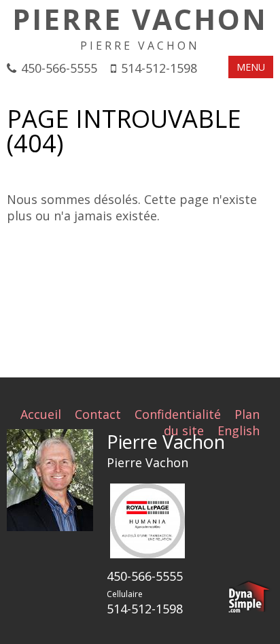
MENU (251, 67)
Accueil (40, 414)
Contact (98, 414)
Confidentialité (178, 414)
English (238, 430)
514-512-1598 (159, 68)
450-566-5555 (59, 68)
